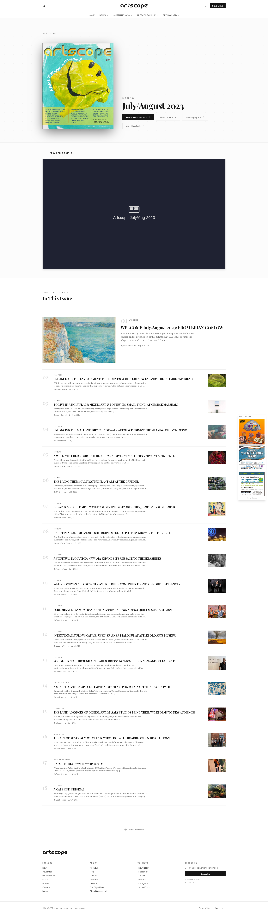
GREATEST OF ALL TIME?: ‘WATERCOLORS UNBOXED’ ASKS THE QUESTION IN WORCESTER (114, 507)
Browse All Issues (136, 829)
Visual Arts (47, 871)
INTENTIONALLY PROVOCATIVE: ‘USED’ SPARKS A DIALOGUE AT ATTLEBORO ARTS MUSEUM (115, 635)
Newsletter (143, 867)
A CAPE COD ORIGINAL (69, 789)
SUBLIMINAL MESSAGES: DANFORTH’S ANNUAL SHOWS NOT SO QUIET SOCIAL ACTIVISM (113, 610)
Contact (94, 875)
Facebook (143, 871)
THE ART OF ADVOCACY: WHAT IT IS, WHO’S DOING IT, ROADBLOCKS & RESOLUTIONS (112, 738)
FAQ (92, 871)
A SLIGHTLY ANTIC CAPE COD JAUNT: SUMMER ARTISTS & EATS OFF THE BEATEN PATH (112, 687)
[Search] (43, 5)
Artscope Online (146, 15)
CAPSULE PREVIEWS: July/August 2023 (78, 764)
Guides (45, 883)
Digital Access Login (99, 891)
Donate (93, 883)
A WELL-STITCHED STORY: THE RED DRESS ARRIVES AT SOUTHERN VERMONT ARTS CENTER (115, 456)
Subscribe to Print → (193, 880)
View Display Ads (193, 117)
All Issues (51, 33)
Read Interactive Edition (136, 117)
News (44, 867)
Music (45, 879)
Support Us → (190, 882)
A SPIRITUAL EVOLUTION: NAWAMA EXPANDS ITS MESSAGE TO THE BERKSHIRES (107, 558)
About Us (94, 867)
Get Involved (170, 15)
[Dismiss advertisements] (264, 417)
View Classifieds (133, 126)
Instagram (143, 883)
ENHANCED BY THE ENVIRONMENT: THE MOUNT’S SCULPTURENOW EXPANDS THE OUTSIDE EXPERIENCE (124, 379)
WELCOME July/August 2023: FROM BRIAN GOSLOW (172, 327)
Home (91, 15)
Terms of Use (204, 908)
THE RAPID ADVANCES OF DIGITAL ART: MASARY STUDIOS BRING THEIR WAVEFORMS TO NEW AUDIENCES (125, 712)
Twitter (141, 875)
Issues (102, 15)
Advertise (94, 879)
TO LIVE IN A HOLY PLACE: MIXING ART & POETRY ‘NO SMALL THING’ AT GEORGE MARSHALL (116, 404)
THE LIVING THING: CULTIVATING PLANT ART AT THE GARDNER (96, 481)
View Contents (166, 117)
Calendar (46, 887)
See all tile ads (252, 498)
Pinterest (142, 879)
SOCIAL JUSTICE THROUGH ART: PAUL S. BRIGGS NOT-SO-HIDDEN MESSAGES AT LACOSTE (114, 661)
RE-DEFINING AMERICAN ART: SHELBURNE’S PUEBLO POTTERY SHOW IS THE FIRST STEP (113, 533)
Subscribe (217, 6)
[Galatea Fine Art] (252, 484)
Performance (48, 875)
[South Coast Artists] (252, 458)
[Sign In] (206, 5)
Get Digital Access (98, 887)
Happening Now (121, 15)
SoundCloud (144, 887)
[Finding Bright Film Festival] (252, 431)
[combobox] (219, 908)
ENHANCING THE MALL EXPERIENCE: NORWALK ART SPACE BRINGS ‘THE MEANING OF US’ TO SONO (120, 430)
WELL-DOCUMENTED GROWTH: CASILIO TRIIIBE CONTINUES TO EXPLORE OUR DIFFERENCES (117, 584)
